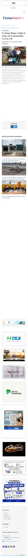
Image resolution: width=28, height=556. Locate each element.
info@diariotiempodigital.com (10, 541)
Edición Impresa (7, 518)
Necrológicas (7, 517)
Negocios (14, 25)
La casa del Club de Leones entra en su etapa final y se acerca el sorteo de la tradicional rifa (13, 159)
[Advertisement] (14, 261)
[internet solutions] (20, 554)
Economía (9, 25)
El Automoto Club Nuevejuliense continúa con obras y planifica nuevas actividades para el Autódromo (14, 178)
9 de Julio (13, 7)
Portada (3, 25)
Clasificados (6, 515)
